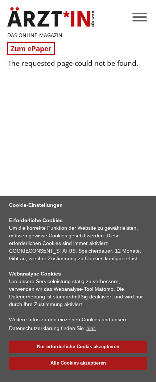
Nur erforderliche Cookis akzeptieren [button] (78, 346)
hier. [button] (91, 328)
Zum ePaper (31, 48)
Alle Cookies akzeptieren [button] (78, 363)
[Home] (50, 17)
